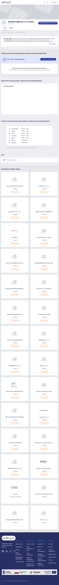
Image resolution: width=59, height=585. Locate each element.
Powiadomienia (20, 561)
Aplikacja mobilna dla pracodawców (30, 559)
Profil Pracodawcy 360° (30, 548)
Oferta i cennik (30, 544)
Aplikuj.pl (3, 32)
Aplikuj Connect (53, 557)
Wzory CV (40, 547)
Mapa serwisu (52, 563)
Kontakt (51, 547)
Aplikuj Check (52, 554)
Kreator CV (40, 544)
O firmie (51, 544)
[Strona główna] (6, 2)
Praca (4, 28)
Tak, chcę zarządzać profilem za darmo (48, 23)
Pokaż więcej (52, 43)
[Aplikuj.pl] (9, 538)
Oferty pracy (19, 544)
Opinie (11, 28)
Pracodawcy (10, 32)
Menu (55, 2)
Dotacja (51, 560)
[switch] (48, 59)
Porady (17, 549)
